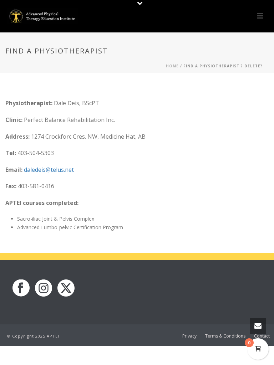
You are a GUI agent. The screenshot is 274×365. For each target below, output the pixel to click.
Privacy (189, 336)
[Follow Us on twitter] (66, 288)
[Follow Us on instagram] (43, 288)
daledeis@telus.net (49, 170)
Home (172, 65)
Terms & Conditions (225, 336)
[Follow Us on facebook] (21, 288)
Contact (262, 336)
